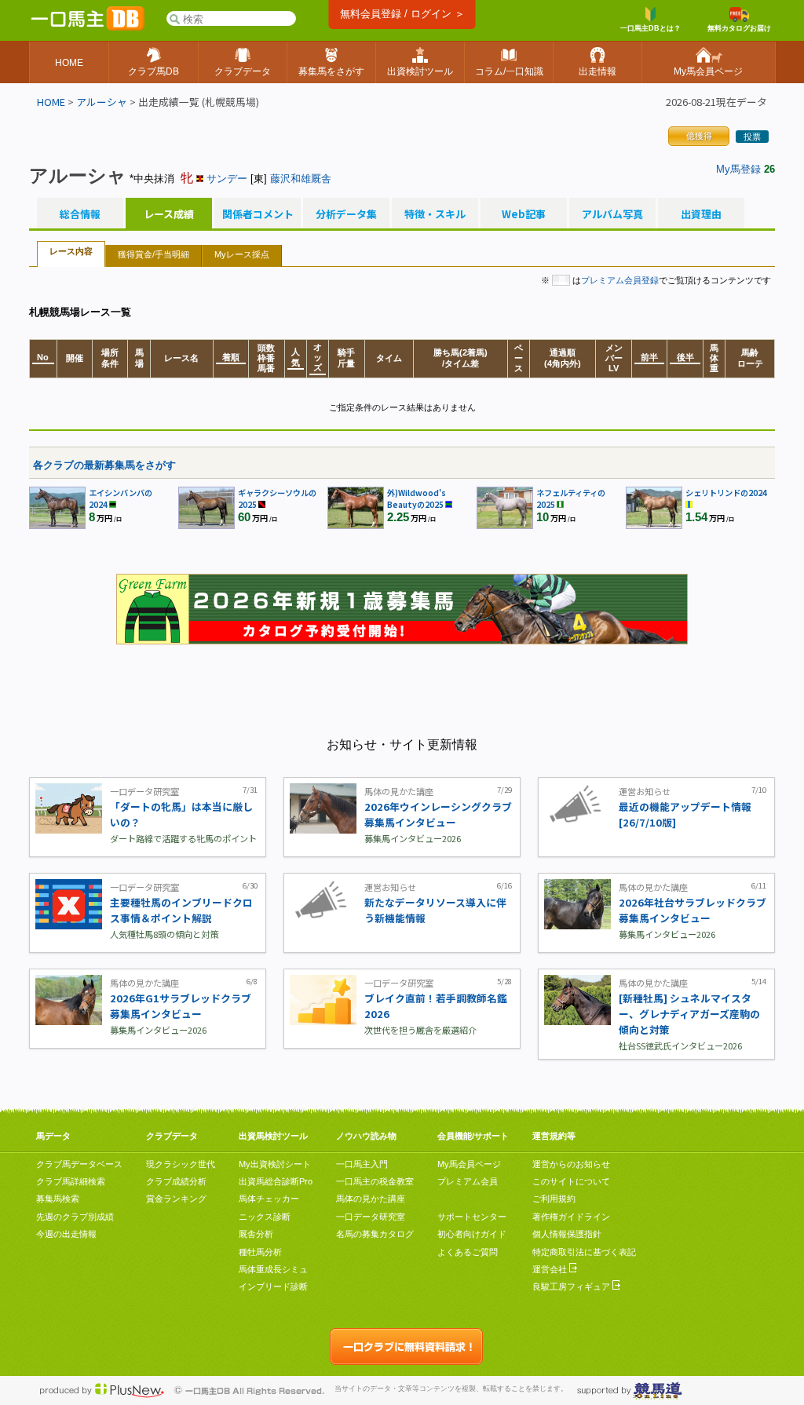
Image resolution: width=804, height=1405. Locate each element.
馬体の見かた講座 (370, 1198)
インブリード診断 (273, 1286)
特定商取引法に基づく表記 (584, 1252)
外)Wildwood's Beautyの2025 (416, 498)
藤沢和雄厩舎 (300, 178)
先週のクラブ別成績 (75, 1216)
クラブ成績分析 (176, 1181)
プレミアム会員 (467, 1181)
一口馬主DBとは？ (650, 28)
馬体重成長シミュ (273, 1269)
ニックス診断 (265, 1216)
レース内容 (71, 251)
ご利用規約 (554, 1198)
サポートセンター (471, 1216)
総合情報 (80, 214)
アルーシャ (101, 101)
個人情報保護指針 (566, 1234)
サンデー (226, 178)
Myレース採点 (241, 254)
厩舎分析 (256, 1234)
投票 (752, 136)
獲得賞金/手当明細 (153, 254)
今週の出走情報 (66, 1234)
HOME (51, 101)
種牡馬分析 (260, 1252)
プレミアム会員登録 (620, 280)
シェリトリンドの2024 (726, 492)
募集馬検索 (57, 1198)
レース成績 (169, 214)
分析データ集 (346, 214)
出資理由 (701, 214)
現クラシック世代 (180, 1164)
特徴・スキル (435, 214)
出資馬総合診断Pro (275, 1181)
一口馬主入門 (362, 1164)
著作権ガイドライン (571, 1216)
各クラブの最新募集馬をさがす (104, 465)
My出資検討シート (275, 1164)
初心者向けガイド (471, 1234)
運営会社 (550, 1269)
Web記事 (524, 214)
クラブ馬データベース (79, 1164)
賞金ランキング (176, 1198)
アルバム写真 (612, 214)
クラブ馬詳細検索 (70, 1181)
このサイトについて (571, 1181)
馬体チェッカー (269, 1198)
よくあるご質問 (467, 1252)
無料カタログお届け (739, 28)
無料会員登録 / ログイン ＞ (402, 14)
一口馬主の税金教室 (375, 1181)
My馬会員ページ (469, 1164)
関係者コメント (257, 214)
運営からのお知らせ (571, 1164)
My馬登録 (738, 169)
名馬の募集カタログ (375, 1234)
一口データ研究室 (370, 1216)
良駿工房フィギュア (572, 1286)
